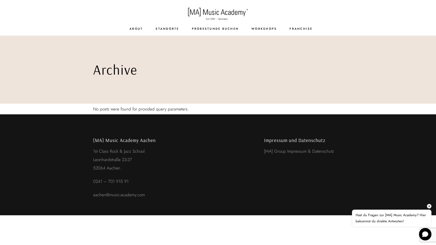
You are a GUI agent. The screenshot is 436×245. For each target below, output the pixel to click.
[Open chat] (425, 234)
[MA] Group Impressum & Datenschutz (299, 151)
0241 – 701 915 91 (111, 181)
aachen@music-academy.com (119, 195)
